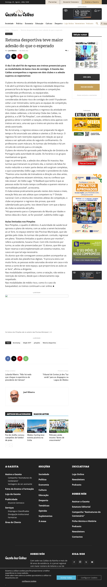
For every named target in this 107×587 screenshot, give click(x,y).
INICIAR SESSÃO (87, 87)
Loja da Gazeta (13, 494)
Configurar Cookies (89, 577)
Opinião (43, 510)
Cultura (43, 490)
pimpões (37, 343)
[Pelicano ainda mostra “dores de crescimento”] (58, 426)
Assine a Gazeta (13, 474)
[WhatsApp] (25, 56)
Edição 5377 (27, 343)
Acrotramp (16, 343)
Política (42, 479)
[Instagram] (80, 562)
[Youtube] (92, 562)
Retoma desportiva (49, 343)
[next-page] (11, 445)
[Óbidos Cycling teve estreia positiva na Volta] (36, 426)
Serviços (9, 507)
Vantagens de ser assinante (20, 484)
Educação (44, 495)
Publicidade (11, 499)
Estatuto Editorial (81, 506)
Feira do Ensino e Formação (19, 488)
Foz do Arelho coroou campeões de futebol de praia (14, 437)
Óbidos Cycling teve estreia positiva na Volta (35, 437)
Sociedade (44, 474)
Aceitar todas (66, 577)
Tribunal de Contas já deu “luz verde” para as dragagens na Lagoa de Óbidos (55, 377)
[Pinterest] (19, 56)
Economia (44, 484)
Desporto (14, 30)
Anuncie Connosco (16, 503)
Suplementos (45, 516)
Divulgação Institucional (18, 514)
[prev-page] (6, 445)
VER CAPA (87, 77)
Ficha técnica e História (84, 521)
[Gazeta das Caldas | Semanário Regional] (30, 13)
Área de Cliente (13, 522)
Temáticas (44, 505)
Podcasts (76, 484)
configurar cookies (29, 581)
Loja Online (78, 474)
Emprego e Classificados (18, 511)
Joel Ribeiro (12, 51)
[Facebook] (7, 56)
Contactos (77, 536)
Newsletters (78, 479)
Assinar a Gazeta (81, 501)
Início (7, 30)
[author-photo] (14, 396)
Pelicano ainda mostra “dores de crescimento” (56, 437)
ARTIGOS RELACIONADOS (19, 414)
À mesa (42, 521)
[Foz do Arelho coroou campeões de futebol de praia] (14, 426)
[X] (13, 56)
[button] (97, 23)
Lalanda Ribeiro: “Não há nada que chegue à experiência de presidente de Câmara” (18, 377)
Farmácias (12, 517)
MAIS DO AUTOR (41, 414)
